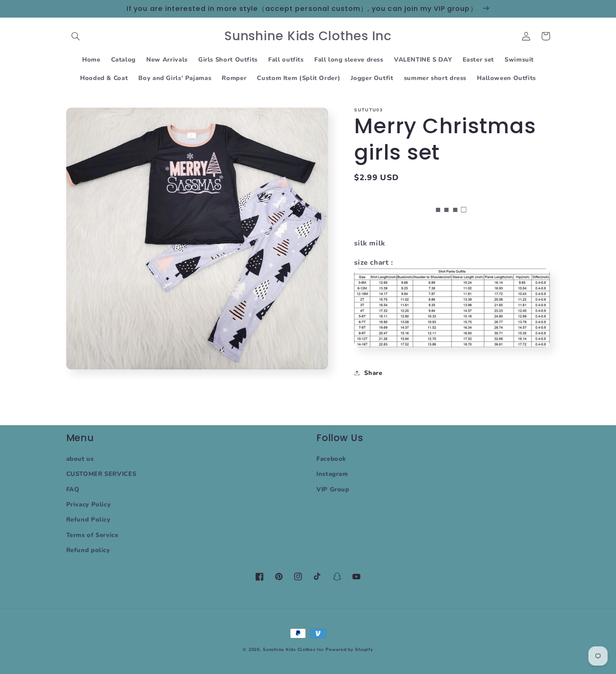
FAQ (73, 489)
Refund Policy (88, 519)
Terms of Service (92, 535)
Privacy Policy (88, 504)
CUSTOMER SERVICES (101, 474)
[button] (75, 36)
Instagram (332, 474)
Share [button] (373, 372)
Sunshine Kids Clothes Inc (293, 649)
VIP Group (332, 489)
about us (80, 458)
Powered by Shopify (349, 649)
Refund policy (88, 550)
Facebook (331, 458)
